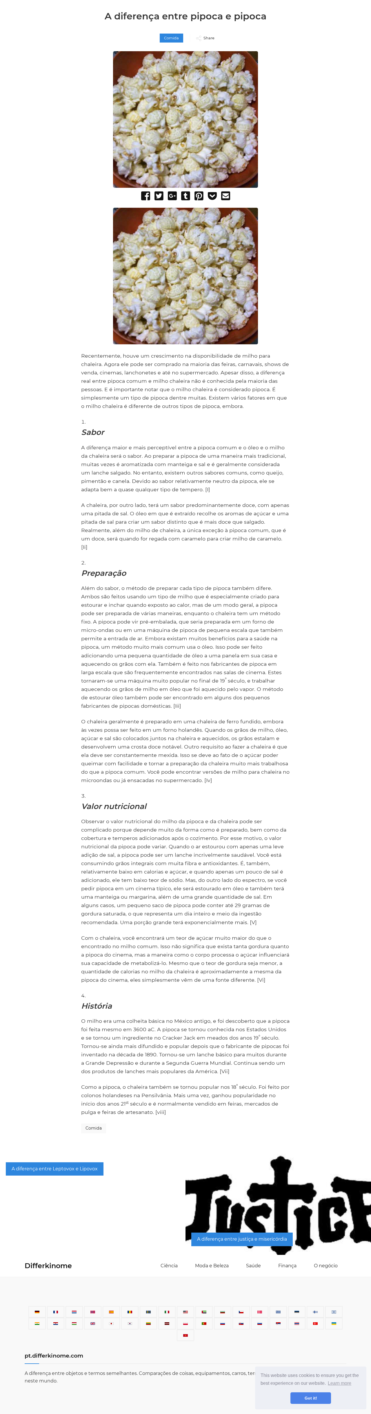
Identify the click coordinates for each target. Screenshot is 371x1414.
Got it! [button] (311, 1398)
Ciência (169, 1265)
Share (208, 38)
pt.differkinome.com (54, 1355)
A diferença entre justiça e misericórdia (242, 1239)
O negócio (326, 1265)
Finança (287, 1265)
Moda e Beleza (212, 1265)
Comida (171, 38)
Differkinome (48, 1266)
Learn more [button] (339, 1383)
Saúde (253, 1265)
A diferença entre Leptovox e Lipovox (55, 1169)
